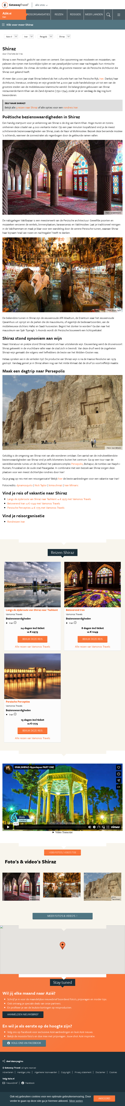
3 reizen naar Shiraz (26, 107)
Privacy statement (83, 1072)
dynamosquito (25, 485)
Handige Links (23, 1072)
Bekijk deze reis (32, 639)
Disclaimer (100, 1072)
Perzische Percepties (18, 702)
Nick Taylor (41, 485)
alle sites (40, 5)
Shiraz (62, 36)
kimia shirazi (55, 485)
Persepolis (77, 464)
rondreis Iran (70, 107)
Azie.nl (9, 36)
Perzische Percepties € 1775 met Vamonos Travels (35, 508)
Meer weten (76, 1101)
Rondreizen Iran (16, 522)
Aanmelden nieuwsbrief (23, 1014)
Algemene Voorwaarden (46, 1072)
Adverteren (7, 1072)
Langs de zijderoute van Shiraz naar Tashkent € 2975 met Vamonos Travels (49, 499)
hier (60, 479)
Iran (26, 36)
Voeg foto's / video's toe (62, 852)
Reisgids (43, 36)
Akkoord (104, 1098)
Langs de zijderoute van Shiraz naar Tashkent (32, 610)
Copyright (65, 1072)
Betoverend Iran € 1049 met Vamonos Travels (33, 503)
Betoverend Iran (75, 610)
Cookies (113, 1072)
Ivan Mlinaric (71, 485)
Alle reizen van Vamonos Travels (32, 646)
